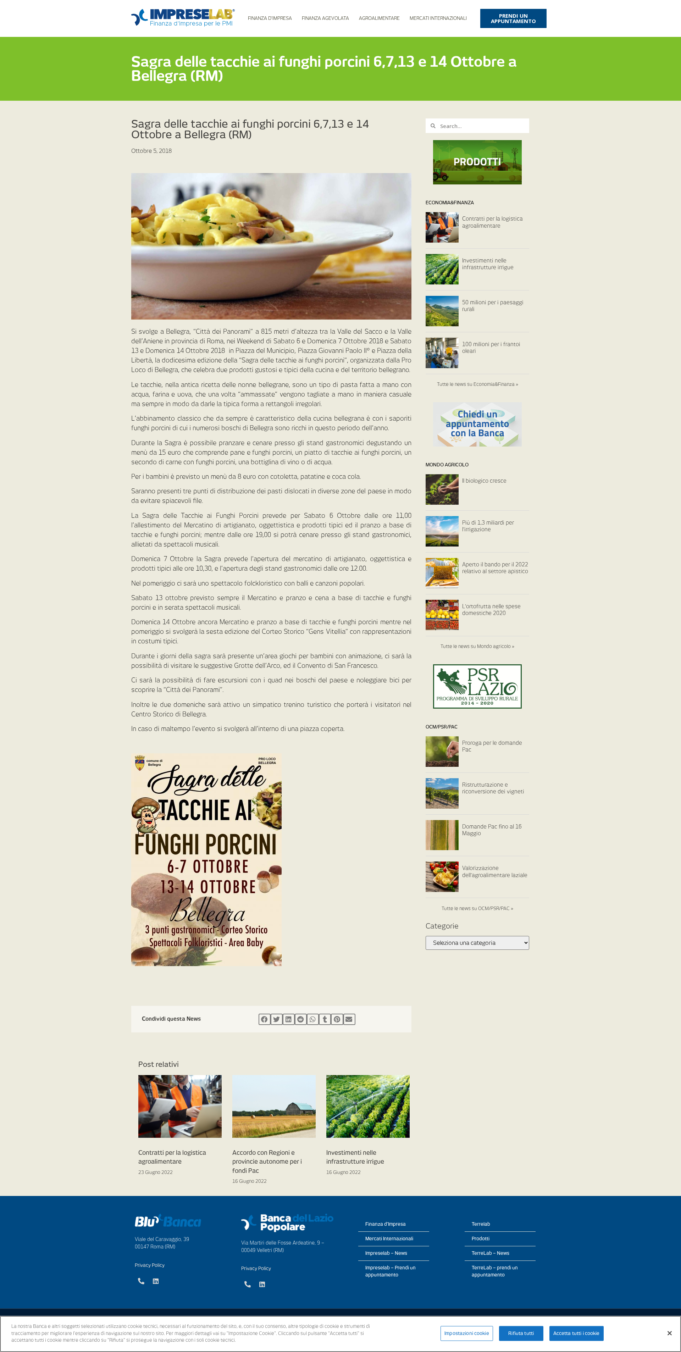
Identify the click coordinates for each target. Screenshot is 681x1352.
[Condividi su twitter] (277, 1019)
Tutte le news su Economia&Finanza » (477, 384)
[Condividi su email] (349, 1019)
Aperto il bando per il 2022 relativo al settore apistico (495, 568)
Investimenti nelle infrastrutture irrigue (488, 264)
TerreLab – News (490, 1253)
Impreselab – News (386, 1253)
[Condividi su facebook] (265, 1019)
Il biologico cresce (484, 481)
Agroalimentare (379, 18)
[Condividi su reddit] (301, 1019)
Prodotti (480, 1238)
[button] (513, 18)
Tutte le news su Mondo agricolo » (477, 646)
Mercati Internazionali (438, 18)
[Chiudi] (669, 1333)
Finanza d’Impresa (270, 18)
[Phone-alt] (141, 1281)
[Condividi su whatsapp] (313, 1019)
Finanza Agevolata (325, 18)
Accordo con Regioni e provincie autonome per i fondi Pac (267, 1161)
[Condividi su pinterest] (337, 1019)
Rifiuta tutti (521, 1333)
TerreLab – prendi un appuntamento (495, 1271)
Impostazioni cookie (466, 1333)
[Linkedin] (155, 1281)
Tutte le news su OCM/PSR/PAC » (477, 908)
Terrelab (481, 1224)
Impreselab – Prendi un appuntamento (390, 1271)
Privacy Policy (150, 1265)
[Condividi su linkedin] (289, 1019)
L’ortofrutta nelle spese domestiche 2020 (491, 610)
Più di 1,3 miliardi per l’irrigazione (488, 526)
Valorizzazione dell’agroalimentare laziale (494, 872)
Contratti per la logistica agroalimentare (492, 222)
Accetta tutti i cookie (576, 1333)
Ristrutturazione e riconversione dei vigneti (493, 788)
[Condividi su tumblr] (325, 1019)
